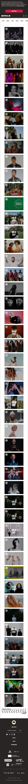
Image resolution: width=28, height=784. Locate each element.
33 (25, 711)
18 (16, 710)
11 (2, 710)
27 (12, 711)
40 (17, 712)
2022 (17, 20)
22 (25, 710)
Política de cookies (20, 5)
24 (5, 711)
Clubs (14, 741)
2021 (12, 20)
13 (6, 710)
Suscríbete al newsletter (12, 730)
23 (2, 711)
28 (14, 711)
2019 (3, 20)
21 (23, 710)
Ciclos (14, 738)
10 (25, 709)
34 (3, 712)
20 (21, 710)
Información (14, 744)
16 (12, 710)
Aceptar (14, 11)
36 (7, 712)
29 (16, 711)
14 (8, 710)
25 (7, 711)
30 (19, 711)
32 (23, 711)
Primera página (6, 709)
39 (14, 712)
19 (19, 710)
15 (10, 710)
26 (9, 711)
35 (5, 712)
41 (19, 712)
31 (21, 711)
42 (21, 712)
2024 (26, 20)
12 (4, 710)
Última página (24, 713)
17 (14, 710)
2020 (7, 20)
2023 (22, 20)
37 (10, 712)
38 (12, 712)
